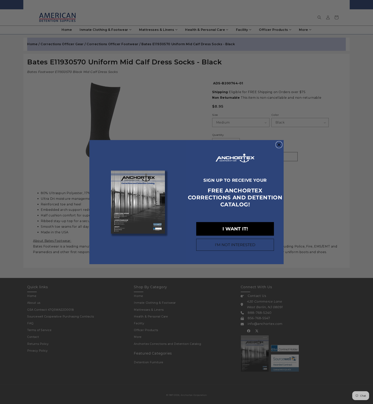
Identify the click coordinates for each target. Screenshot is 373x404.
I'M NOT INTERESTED (235, 244)
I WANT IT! (235, 229)
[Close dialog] (279, 145)
